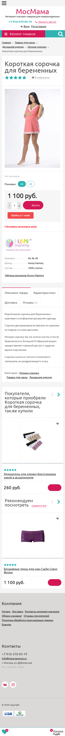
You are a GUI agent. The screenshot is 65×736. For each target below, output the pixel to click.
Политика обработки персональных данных (27, 620)
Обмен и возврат (12, 615)
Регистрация (38, 26)
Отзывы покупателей (36, 615)
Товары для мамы (17, 377)
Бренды (6, 624)
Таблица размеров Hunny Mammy (24, 275)
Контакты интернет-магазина (42, 611)
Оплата (6, 611)
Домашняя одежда (40, 377)
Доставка (17, 611)
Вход (26, 26)
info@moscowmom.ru (14, 658)
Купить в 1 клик (20, 215)
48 (30, 184)
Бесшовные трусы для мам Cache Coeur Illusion (30, 570)
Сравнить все (39, 505)
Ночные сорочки (29, 372)
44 (21, 184)
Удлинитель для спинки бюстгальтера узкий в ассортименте (30, 475)
